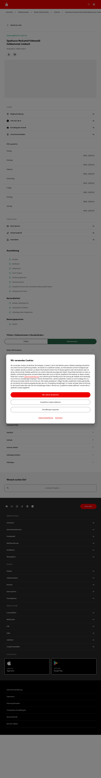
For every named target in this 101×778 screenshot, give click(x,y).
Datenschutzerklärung (31, 376)
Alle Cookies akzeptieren (50, 395)
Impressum (59, 418)
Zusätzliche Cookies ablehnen (50, 402)
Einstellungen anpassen (50, 410)
